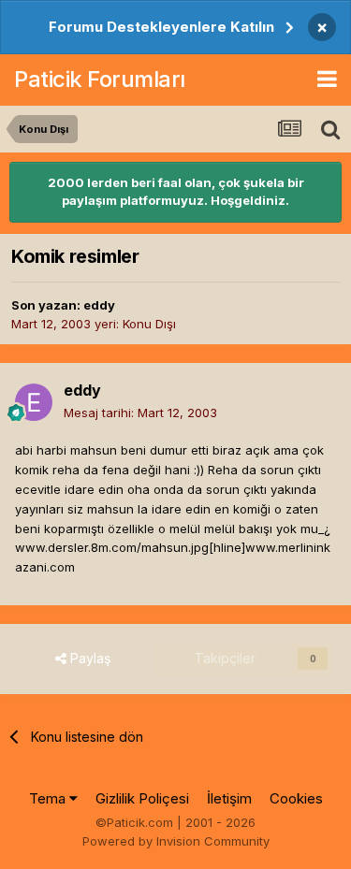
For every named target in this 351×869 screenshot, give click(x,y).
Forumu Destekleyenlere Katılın (161, 27)
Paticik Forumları (99, 79)
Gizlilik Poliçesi (142, 798)
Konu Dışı (149, 323)
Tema (49, 798)
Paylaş (88, 658)
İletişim (229, 798)
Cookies (296, 798)
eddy (99, 304)
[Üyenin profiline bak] (33, 402)
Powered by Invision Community (176, 840)
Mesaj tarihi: (140, 412)
